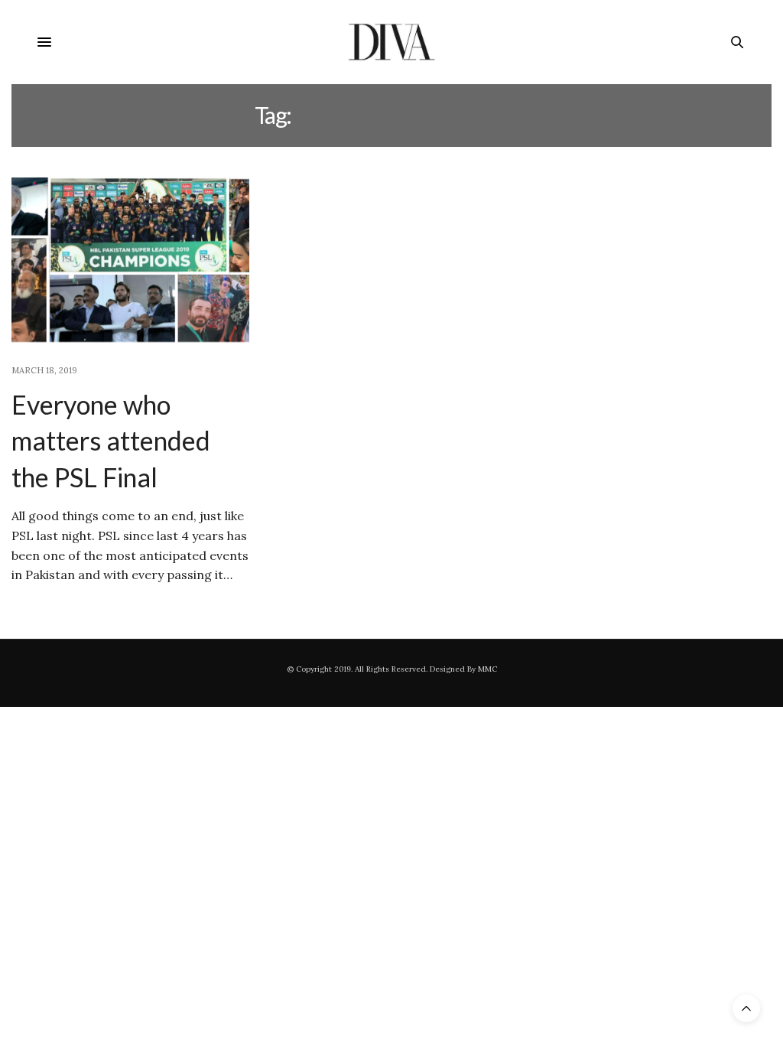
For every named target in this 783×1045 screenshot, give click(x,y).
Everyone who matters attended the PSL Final (110, 441)
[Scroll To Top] (746, 1008)
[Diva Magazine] (392, 42)
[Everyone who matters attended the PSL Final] (130, 262)
